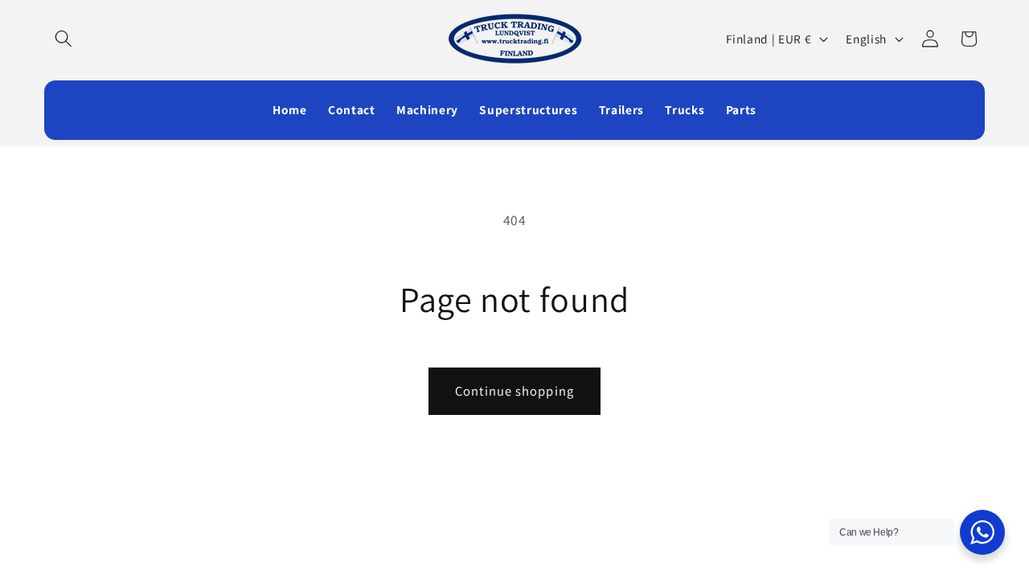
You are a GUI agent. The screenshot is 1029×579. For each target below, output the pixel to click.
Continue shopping (514, 391)
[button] (63, 38)
